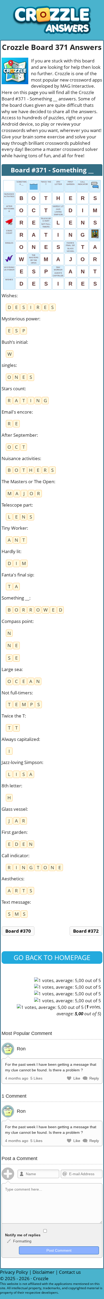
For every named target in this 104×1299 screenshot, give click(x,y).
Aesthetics (12, 879)
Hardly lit (11, 551)
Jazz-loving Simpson (22, 762)
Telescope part (17, 505)
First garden (14, 832)
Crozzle (41, 1278)
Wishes (9, 295)
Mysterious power (20, 319)
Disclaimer (43, 1272)
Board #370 (18, 931)
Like (76, 1078)
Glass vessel (14, 809)
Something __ (15, 598)
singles (9, 365)
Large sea (12, 669)
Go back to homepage (52, 957)
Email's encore (17, 412)
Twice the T (13, 716)
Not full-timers (17, 693)
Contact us (70, 1272)
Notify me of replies (23, 1235)
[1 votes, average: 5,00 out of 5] (67, 980)
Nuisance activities (21, 458)
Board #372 (86, 931)
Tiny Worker (14, 528)
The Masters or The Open (28, 481)
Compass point (17, 621)
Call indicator (15, 855)
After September (19, 435)
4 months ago (16, 1078)
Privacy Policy (14, 1272)
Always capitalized (20, 739)
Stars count (13, 388)
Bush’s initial (14, 342)
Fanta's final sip (17, 575)
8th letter (11, 786)
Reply (94, 1078)
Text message (16, 902)
